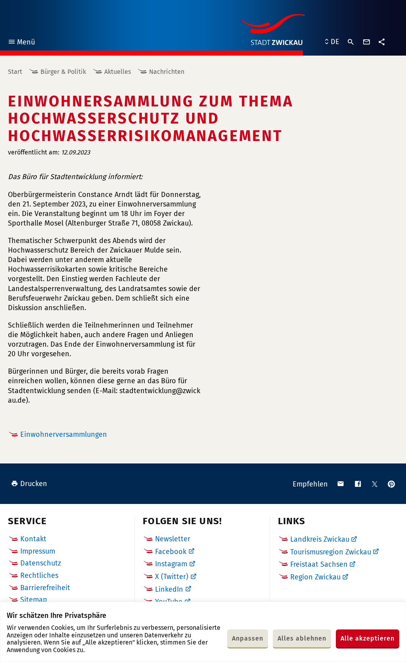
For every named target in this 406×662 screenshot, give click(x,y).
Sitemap (33, 599)
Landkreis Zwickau (319, 539)
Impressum (37, 551)
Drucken (33, 483)
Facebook (170, 551)
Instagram (171, 564)
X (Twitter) (171, 576)
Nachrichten (166, 71)
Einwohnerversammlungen (63, 434)
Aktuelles (117, 71)
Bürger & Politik (63, 71)
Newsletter (172, 539)
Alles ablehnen (302, 638)
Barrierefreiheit (45, 587)
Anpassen (247, 638)
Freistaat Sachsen (319, 564)
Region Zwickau (315, 577)
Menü (21, 43)
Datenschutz (40, 563)
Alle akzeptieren (368, 638)
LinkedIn (169, 589)
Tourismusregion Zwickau (330, 552)
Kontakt (33, 539)
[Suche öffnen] (351, 42)
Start (15, 71)
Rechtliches (39, 575)
